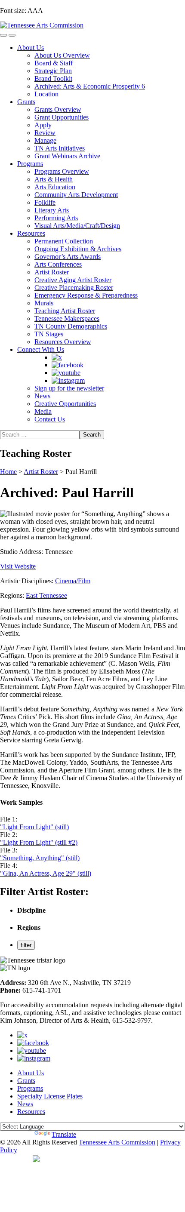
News (42, 396)
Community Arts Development (76, 194)
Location (46, 94)
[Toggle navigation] (3, 35)
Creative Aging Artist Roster (72, 279)
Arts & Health (53, 179)
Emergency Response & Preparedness (86, 295)
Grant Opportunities (61, 117)
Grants (26, 101)
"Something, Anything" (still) (40, 857)
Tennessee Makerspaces (66, 318)
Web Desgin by (16, 1158)
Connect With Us (40, 349)
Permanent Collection (63, 241)
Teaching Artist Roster (64, 310)
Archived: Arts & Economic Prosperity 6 (89, 86)
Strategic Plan (53, 70)
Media (43, 411)
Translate (64, 1134)
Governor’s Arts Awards (67, 256)
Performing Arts (56, 217)
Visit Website (18, 566)
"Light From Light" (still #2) (38, 842)
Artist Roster (51, 272)
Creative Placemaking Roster (73, 287)
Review (45, 132)
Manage (45, 140)
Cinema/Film (72, 580)
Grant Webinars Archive (67, 156)
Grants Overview (57, 109)
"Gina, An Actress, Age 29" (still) (45, 873)
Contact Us (49, 419)
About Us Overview (62, 55)
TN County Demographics (70, 326)
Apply (43, 125)
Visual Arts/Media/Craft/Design (77, 225)
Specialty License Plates (50, 1096)
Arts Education (54, 187)
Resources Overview (62, 341)
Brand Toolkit (53, 78)
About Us (30, 47)
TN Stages (48, 334)
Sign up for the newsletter (69, 388)
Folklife (45, 202)
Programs (30, 163)
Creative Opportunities (65, 403)
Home (8, 471)
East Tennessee (46, 595)
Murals (43, 303)
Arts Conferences (58, 264)
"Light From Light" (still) (34, 827)
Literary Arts (51, 210)
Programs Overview (61, 171)
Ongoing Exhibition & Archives (77, 248)
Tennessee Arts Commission (117, 1142)
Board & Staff (53, 63)
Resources (31, 233)
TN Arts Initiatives (59, 148)
